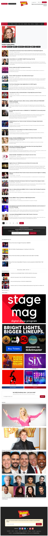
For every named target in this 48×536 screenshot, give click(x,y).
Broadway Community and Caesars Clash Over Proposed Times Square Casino (26, 181)
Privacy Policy (36, 533)
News (9, 23)
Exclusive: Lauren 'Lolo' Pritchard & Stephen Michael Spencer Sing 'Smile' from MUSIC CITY (27, 285)
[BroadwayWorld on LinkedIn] (25, 529)
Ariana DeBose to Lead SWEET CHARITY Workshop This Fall (22, 59)
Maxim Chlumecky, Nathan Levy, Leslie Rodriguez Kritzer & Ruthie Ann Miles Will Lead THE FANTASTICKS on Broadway (23, 498)
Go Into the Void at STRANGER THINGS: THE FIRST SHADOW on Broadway (24, 273)
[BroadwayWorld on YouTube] (33, 529)
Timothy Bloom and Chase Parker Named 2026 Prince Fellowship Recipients (26, 50)
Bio (4, 46)
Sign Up (39, 524)
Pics (16, 46)
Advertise (9, 531)
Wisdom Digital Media (21, 533)
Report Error (38, 531)
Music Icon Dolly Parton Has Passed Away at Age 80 (13, 426)
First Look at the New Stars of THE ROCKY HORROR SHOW (21, 281)
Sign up (42, 396)
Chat (19, 23)
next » (21, 223)
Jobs (22, 23)
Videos (10, 46)
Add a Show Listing (12, 3)
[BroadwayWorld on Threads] (30, 529)
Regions (29, 531)
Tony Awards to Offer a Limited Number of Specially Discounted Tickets (25, 92)
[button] (45, 24)
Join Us (20, 531)
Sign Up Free (33, 233)
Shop (29, 23)
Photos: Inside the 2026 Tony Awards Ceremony (20, 67)
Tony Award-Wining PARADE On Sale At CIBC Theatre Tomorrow (23, 214)
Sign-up (39, 2)
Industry (15, 23)
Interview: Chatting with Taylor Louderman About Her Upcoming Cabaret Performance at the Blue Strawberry (25, 147)
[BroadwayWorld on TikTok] (28, 529)
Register (36, 23)
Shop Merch (5, 3)
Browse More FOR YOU (23, 269)
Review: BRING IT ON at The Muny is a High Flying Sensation (22, 197)
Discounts (35, 387)
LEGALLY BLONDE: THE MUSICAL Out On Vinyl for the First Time (22, 154)
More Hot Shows (13, 387)
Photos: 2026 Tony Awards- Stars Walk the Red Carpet (21, 75)
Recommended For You (6, 239)
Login (42, 23)
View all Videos (5, 290)
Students (25, 23)
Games (32, 23)
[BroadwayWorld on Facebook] (20, 529)
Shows (12, 23)
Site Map (34, 531)
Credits (21, 46)
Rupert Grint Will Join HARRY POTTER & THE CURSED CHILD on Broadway (17, 450)
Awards (28, 46)
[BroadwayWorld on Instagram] (22, 529)
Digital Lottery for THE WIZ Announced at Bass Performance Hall (23, 163)
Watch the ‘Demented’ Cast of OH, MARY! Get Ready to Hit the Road (23, 277)
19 (17, 223)
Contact (16, 531)
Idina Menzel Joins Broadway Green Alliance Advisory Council (23, 129)
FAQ (39, 46)
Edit (34, 46)
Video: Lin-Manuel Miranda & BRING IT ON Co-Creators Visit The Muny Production (27, 189)
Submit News (24, 531)
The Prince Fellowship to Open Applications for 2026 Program (23, 84)
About (13, 531)
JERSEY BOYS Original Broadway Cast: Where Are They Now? (15, 474)
